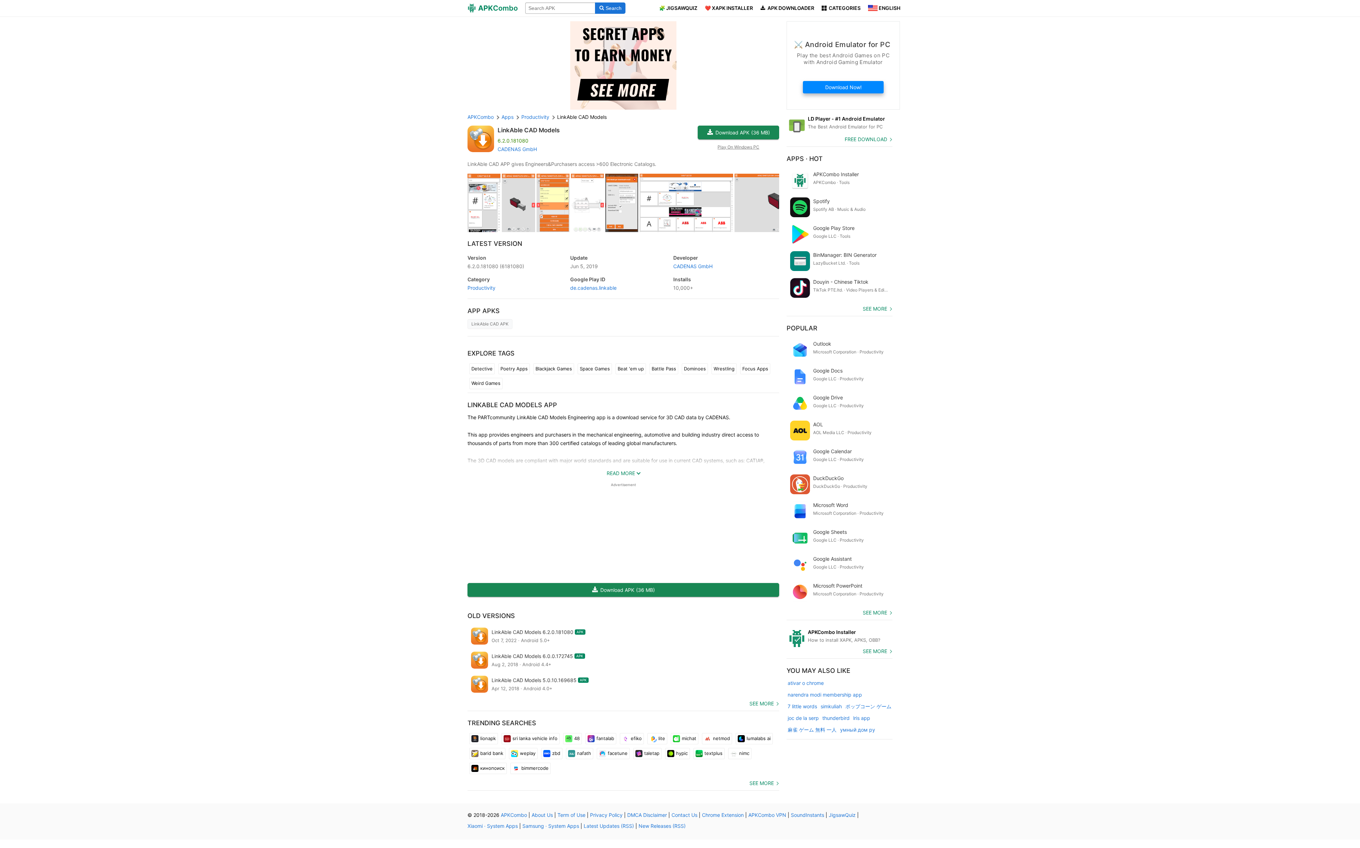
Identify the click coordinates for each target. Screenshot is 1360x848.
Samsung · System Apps (550, 826)
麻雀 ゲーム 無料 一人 (812, 730)
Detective (482, 368)
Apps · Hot (805, 158)
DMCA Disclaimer (647, 815)
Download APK (742, 132)
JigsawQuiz (842, 815)
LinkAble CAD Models (529, 130)
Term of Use (571, 815)
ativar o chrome (806, 683)
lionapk (488, 738)
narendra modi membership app (825, 695)
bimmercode (535, 768)
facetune (618, 753)
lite (661, 738)
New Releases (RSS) (662, 826)
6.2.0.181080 (496, 266)
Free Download (866, 139)
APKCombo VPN (767, 815)
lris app (861, 718)
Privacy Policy (606, 815)
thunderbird (836, 718)
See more (761, 703)
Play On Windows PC (738, 147)
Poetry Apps (514, 368)
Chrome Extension (723, 815)
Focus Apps (755, 368)
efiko (636, 738)
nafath (584, 753)
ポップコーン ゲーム (868, 706)
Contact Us (684, 815)
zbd (556, 753)
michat (689, 738)
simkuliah (831, 706)
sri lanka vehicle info (534, 738)
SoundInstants (807, 815)
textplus (713, 753)
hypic (682, 753)
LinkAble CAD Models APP (512, 405)
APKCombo (481, 117)
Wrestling (724, 368)
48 (577, 738)
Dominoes (695, 368)
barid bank (491, 753)
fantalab (605, 738)
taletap (651, 753)
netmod (721, 738)
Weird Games (485, 383)
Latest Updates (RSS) (609, 826)
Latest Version (495, 243)
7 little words (802, 706)
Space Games (595, 368)
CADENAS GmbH (517, 149)
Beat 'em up (631, 368)
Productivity (481, 288)
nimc (744, 753)
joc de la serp (803, 718)
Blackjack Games (554, 368)
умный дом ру (857, 730)
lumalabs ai (759, 738)
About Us (542, 815)
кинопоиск (492, 768)
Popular (802, 328)
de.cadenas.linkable (593, 288)
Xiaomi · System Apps (493, 826)
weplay (528, 753)
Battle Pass (664, 368)
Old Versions (491, 615)
